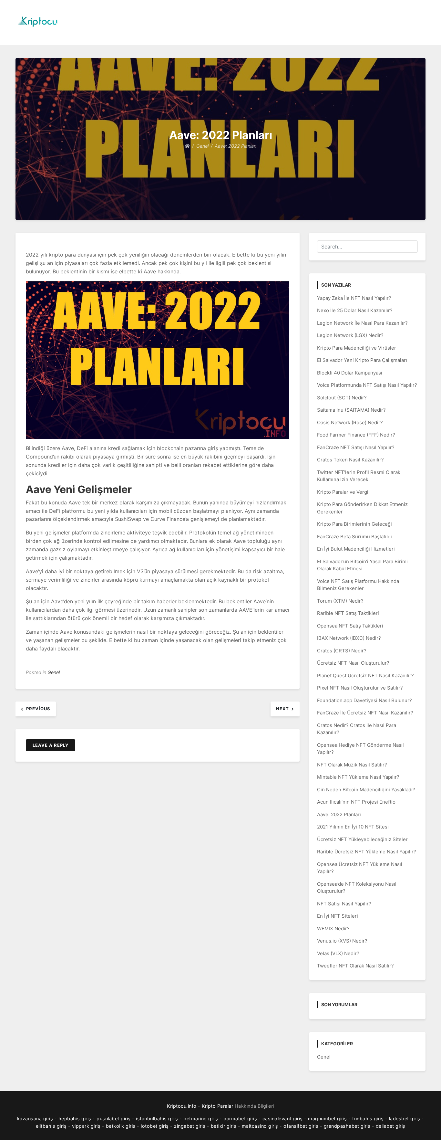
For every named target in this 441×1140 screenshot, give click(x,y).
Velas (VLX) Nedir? (338, 953)
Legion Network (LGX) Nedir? (350, 335)
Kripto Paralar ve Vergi (342, 492)
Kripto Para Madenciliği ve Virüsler (356, 348)
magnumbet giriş (327, 1118)
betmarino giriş (200, 1118)
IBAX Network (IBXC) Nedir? (349, 638)
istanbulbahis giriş (157, 1118)
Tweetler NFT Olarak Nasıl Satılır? (355, 966)
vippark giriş (86, 1126)
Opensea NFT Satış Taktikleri (350, 626)
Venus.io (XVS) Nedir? (342, 941)
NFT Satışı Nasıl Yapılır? (344, 904)
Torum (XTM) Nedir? (340, 601)
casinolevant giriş (282, 1118)
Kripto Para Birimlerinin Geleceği (354, 524)
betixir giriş (224, 1126)
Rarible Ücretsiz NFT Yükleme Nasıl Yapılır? (366, 852)
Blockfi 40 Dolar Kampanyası (349, 373)
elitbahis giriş (51, 1126)
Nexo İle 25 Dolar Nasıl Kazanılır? (355, 310)
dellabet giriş (390, 1126)
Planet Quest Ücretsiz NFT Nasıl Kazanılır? (365, 675)
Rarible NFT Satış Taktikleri (348, 613)
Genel (53, 672)
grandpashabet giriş (347, 1126)
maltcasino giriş (260, 1126)
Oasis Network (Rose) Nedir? (350, 422)
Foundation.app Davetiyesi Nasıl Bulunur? (364, 700)
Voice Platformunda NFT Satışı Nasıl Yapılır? (367, 385)
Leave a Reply (50, 745)
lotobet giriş (155, 1126)
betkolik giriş (121, 1126)
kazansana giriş (35, 1118)
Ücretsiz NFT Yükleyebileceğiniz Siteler (362, 839)
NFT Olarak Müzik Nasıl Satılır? (352, 765)
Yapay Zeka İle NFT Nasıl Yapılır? (354, 298)
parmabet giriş (240, 1118)
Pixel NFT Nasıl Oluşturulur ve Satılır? (360, 688)
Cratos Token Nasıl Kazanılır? (350, 460)
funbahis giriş (368, 1118)
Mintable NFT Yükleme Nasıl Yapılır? (358, 777)
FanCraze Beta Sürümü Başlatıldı (354, 536)
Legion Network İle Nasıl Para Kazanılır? (362, 323)
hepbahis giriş (74, 1118)
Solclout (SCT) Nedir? (342, 398)
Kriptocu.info (182, 1106)
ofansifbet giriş (300, 1126)
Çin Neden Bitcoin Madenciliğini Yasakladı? (366, 789)
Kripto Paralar (217, 1106)
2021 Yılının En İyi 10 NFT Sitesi (353, 827)
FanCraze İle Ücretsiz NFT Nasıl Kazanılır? (365, 713)
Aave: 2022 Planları (339, 814)
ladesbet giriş (404, 1118)
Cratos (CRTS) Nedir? (341, 651)
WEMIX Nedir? (333, 928)
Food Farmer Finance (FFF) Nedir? (356, 435)
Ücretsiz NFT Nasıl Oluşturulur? (353, 663)
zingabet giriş (189, 1126)
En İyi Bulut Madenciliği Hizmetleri (356, 549)
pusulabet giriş (114, 1118)
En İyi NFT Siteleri (337, 916)
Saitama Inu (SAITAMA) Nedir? (351, 410)
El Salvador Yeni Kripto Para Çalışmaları (362, 360)
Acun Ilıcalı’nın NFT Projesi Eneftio (356, 802)
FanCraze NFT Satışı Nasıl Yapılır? (356, 447)
